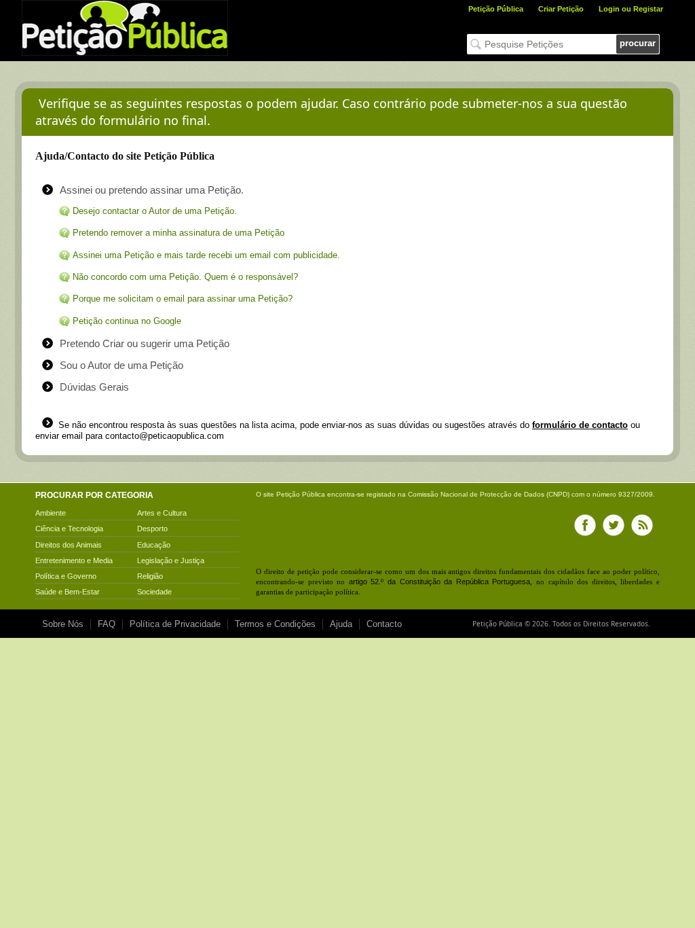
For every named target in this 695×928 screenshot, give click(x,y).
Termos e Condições (275, 624)
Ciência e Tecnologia (69, 528)
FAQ (106, 624)
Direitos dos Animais (68, 545)
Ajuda (341, 624)
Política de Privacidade (175, 624)
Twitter (613, 525)
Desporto (152, 528)
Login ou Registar (631, 9)
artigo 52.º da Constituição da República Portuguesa (440, 581)
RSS (642, 525)
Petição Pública (495, 9)
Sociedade (154, 592)
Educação (153, 545)
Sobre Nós (62, 624)
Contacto (384, 624)
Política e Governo (65, 576)
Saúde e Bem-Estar (67, 592)
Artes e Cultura (162, 513)
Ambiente (50, 513)
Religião (150, 576)
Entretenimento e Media (74, 560)
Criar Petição (561, 9)
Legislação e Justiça (170, 560)
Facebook (585, 525)
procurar (638, 43)
